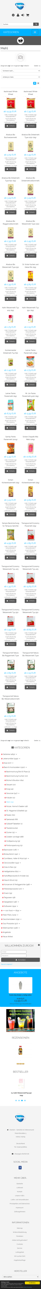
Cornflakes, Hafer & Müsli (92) (15, 858)
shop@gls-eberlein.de (21, 1154)
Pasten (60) (10, 815)
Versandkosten (10, 116)
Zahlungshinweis (19, 1211)
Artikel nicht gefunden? (19, 1240)
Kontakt (19, 1191)
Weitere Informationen (28, 1287)
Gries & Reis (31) (10, 867)
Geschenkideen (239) (11, 919)
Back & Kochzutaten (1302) (14, 767)
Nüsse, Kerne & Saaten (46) (17, 806)
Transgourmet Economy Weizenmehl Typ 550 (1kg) (10, 612)
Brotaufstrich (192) (11, 854)
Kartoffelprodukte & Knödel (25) (16, 876)
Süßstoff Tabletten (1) (14, 824)
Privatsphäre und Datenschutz (20, 1203)
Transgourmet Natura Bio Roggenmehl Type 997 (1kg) (10, 655)
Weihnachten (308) (10, 928)
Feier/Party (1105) (10, 915)
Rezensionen (20, 1037)
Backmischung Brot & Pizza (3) (18, 772)
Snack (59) (8, 893)
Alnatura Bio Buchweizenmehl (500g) (10, 137)
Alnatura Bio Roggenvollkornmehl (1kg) (10, 224)
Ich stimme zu (32, 1282)
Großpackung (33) (13, 841)
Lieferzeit (20, 1187)
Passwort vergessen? (6, 964)
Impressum (19, 1207)
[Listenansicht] (38, 83)
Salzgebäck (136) (10, 902)
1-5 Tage (14, 122)
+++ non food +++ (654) (11, 911)
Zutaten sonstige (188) (15, 837)
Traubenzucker (12, 828)
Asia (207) (8, 763)
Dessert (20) (11, 785)
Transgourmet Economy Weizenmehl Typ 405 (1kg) (10, 569)
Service (19, 1248)
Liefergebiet (19, 1252)
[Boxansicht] (34, 83)
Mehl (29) (10, 802)
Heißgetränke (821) (11, 871)
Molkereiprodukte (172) (13, 889)
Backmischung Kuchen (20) (17, 776)
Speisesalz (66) (12, 819)
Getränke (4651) (9, 754)
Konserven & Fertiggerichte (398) (17, 884)
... (20, 1060)
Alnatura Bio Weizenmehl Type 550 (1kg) (10, 267)
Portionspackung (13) (14, 845)
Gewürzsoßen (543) (11, 863)
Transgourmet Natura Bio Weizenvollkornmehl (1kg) (10, 699)
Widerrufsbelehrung (20, 1232)
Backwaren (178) (10, 850)
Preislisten (19, 1236)
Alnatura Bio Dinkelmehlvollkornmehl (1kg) (30, 180)
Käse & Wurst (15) (10, 880)
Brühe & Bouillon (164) (15, 780)
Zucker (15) (10, 832)
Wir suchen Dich (19, 1256)
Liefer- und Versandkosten (20, 1199)
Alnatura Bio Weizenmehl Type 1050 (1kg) (30, 224)
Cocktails (20, 1244)
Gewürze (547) (12, 793)
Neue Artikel (8, 937)
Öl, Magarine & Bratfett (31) (16, 811)
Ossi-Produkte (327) (10, 924)
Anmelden (21, 960)
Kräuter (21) (10, 798)
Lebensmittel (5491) (11, 759)
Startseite (20, 1183)
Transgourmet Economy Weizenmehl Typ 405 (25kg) (30, 569)
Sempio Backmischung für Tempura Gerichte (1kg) (10, 526)
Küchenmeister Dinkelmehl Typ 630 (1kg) (10, 353)
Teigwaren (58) (9, 897)
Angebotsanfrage (20, 1260)
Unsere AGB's (19, 1195)
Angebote (7, 932)
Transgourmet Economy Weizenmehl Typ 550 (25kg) (30, 612)
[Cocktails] (20, 1020)
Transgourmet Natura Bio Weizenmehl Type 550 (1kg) (30, 655)
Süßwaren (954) (10, 906)
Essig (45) (9, 789)
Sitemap (20, 1228)
